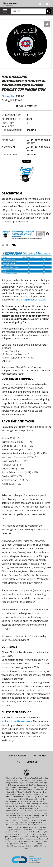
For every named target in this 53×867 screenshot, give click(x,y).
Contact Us (31, 761)
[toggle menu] (5, 10)
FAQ (18, 761)
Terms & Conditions (16, 755)
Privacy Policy (39, 755)
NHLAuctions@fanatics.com (16, 721)
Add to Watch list (27, 105)
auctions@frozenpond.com (30, 299)
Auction (31, 154)
